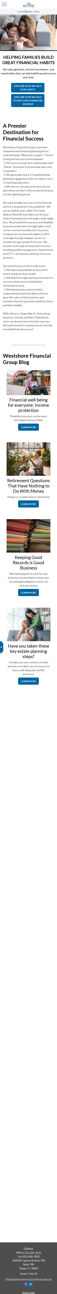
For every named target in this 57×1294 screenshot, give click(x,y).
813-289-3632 (33, 1252)
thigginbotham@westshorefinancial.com (28, 1279)
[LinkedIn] (31, 1284)
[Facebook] (26, 1284)
